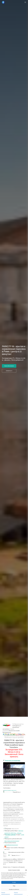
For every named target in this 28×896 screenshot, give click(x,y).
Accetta (14, 882)
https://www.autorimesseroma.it (11, 841)
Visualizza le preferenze (14, 889)
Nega (14, 885)
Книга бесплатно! (9, 366)
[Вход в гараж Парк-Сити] (9, 790)
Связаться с (9, 370)
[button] (26, 870)
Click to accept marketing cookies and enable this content (14, 770)
